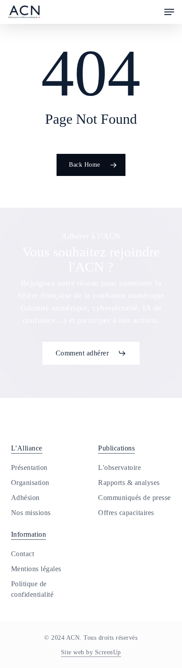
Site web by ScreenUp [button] (91, 652)
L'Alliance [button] (26, 448)
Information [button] (28, 534)
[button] (169, 12)
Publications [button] (116, 448)
